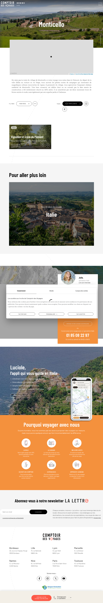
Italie (51, 212)
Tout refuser (22, 314)
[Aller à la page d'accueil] (8, 4)
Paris (55, 560)
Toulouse (78, 560)
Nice (33, 560)
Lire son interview (84, 283)
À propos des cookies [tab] (82, 291)
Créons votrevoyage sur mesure (41, 597)
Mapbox (72, 74)
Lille (33, 548)
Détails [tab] (51, 291)
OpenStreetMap (79, 74)
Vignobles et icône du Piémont (27, 137)
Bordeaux (14, 548)
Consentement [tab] (21, 291)
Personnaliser (50, 314)
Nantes (12, 560)
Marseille (78, 548)
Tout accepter (80, 314)
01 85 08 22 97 (77, 335)
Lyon (55, 548)
